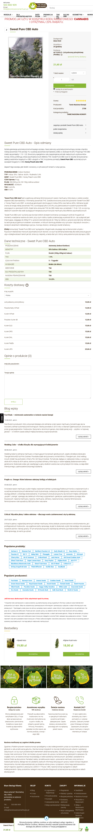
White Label (63, 587)
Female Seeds (65, 584)
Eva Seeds (14, 590)
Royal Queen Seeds (36, 584)
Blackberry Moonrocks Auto (21, 564)
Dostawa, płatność (64, 801)
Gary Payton (49, 560)
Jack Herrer (55, 557)
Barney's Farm (27, 580)
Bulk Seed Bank (57, 590)
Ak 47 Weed (55, 564)
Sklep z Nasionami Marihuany (79, 807)
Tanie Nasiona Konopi (77, 105)
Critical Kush (42, 557)
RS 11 (25, 554)
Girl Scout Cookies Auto (72, 557)
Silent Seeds (15, 587)
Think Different (36, 567)
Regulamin (65, 790)
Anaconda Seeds (77, 587)
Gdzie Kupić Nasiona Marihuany (79, 815)
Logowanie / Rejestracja (50, 791)
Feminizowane (80, 793)
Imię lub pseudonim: (11, 364)
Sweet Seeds (51, 584)
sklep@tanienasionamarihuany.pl (15, 9)
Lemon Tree (58, 554)
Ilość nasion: (58, 73)
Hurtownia (35, 796)
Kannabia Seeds (28, 590)
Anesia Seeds (41, 580)
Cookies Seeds (55, 580)
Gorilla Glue (50, 567)
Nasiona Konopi (81, 796)
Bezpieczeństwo (67, 796)
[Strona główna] (37, 6)
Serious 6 (14, 551)
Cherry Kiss (15, 557)
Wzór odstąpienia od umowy (67, 812)
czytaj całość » (83, 437)
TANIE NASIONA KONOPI (76, 114)
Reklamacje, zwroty (65, 806)
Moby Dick (35, 554)
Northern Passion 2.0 (42, 551)
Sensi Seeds (69, 580)
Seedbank (61, 567)
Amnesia (69, 554)
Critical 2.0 (67, 564)
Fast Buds (14, 580)
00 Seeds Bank (43, 590)
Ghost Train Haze (17, 560)
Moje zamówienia (52, 805)
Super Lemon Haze (34, 560)
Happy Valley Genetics (47, 587)
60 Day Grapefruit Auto (19, 567)
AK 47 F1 (74, 560)
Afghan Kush (62, 560)
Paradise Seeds (29, 587)
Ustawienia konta (52, 802)
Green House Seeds (18, 584)
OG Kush (80, 554)
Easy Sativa (73, 551)
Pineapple (46, 554)
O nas (33, 793)
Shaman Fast (26, 551)
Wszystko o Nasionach (79, 801)
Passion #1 (15, 554)
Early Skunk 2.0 (59, 551)
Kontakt (49, 799)
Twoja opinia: (9, 373)
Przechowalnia (51, 796)
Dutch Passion (79, 584)
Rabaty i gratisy (67, 793)
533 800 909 (10, 4)
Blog (33, 790)
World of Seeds (72, 590)
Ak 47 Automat (28, 557)
